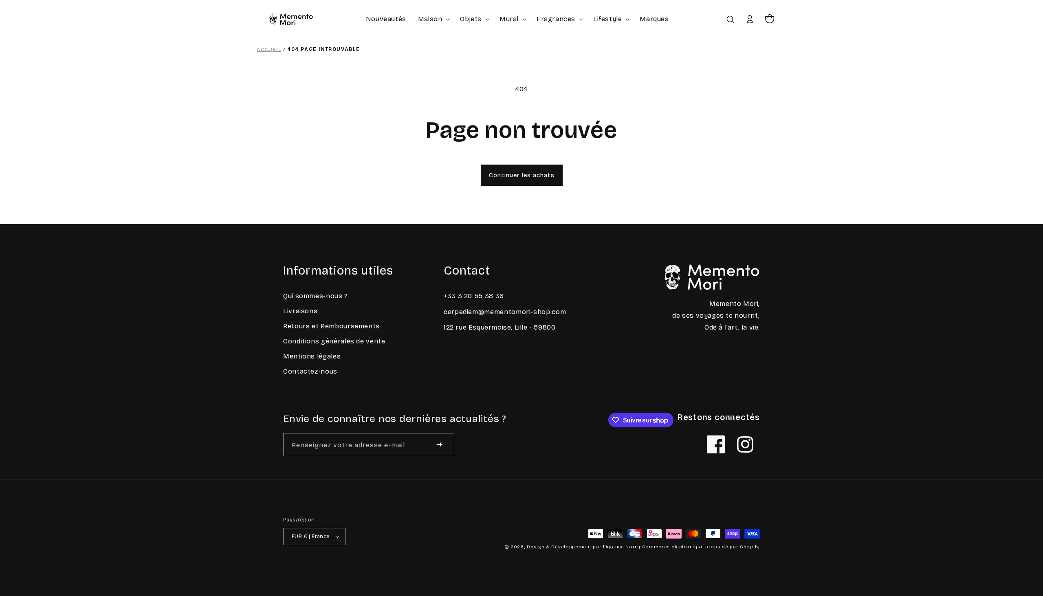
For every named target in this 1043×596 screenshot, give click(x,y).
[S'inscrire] (439, 444)
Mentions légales (312, 356)
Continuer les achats (522, 175)
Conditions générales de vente (334, 341)
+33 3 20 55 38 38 (474, 296)
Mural (509, 19)
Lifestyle (607, 19)
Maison (430, 19)
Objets (471, 19)
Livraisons (300, 311)
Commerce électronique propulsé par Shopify (701, 547)
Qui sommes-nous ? (315, 296)
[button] (433, 19)
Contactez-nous (310, 371)
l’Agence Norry (621, 547)
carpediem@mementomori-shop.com (505, 312)
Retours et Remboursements (331, 326)
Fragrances (556, 19)
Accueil (269, 49)
